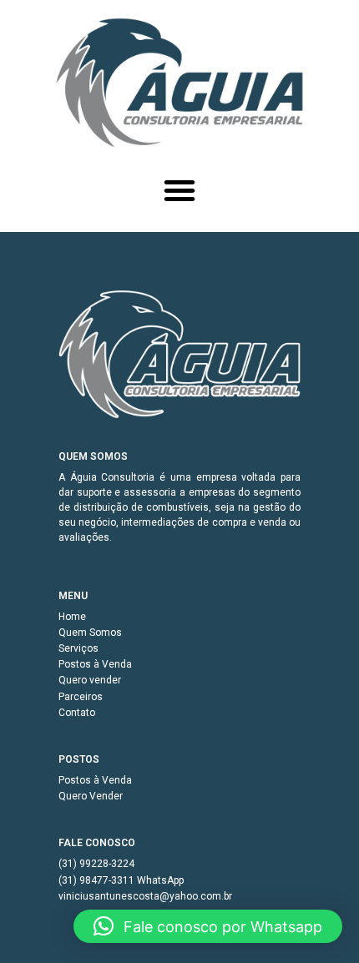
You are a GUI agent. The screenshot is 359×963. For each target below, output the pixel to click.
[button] (179, 190)
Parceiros (80, 697)
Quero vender (89, 680)
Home (72, 617)
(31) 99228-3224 (96, 864)
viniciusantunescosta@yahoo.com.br (145, 896)
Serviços (78, 648)
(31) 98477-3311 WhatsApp (121, 880)
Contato (76, 712)
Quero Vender (90, 796)
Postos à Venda (95, 664)
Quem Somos (90, 632)
